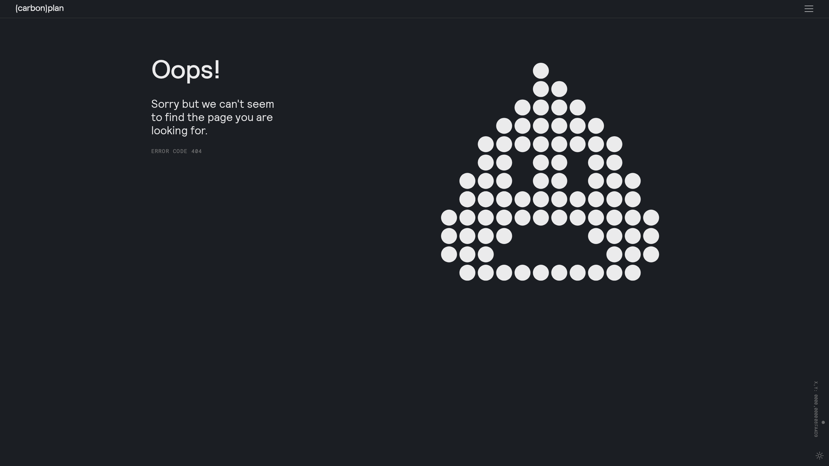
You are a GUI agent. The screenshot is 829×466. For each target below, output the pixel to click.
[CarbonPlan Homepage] (40, 9)
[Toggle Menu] (809, 9)
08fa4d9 (816, 428)
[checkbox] (819, 455)
